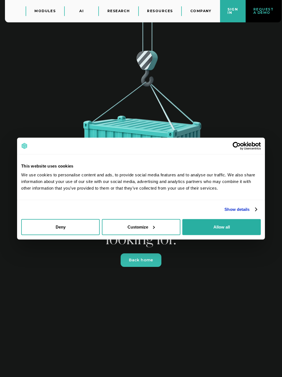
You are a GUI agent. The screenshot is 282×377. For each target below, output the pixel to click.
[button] (45, 11)
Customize (138, 226)
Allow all (221, 226)
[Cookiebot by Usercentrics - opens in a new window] (237, 146)
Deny (61, 226)
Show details (237, 209)
